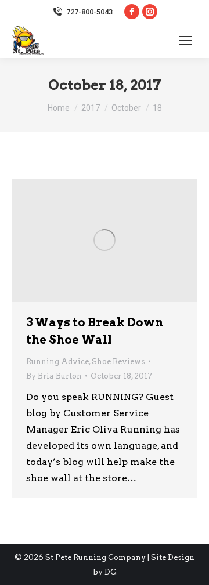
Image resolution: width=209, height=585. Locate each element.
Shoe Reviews (118, 361)
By (54, 376)
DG (111, 572)
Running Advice (57, 361)
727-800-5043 (89, 12)
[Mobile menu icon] (185, 40)
